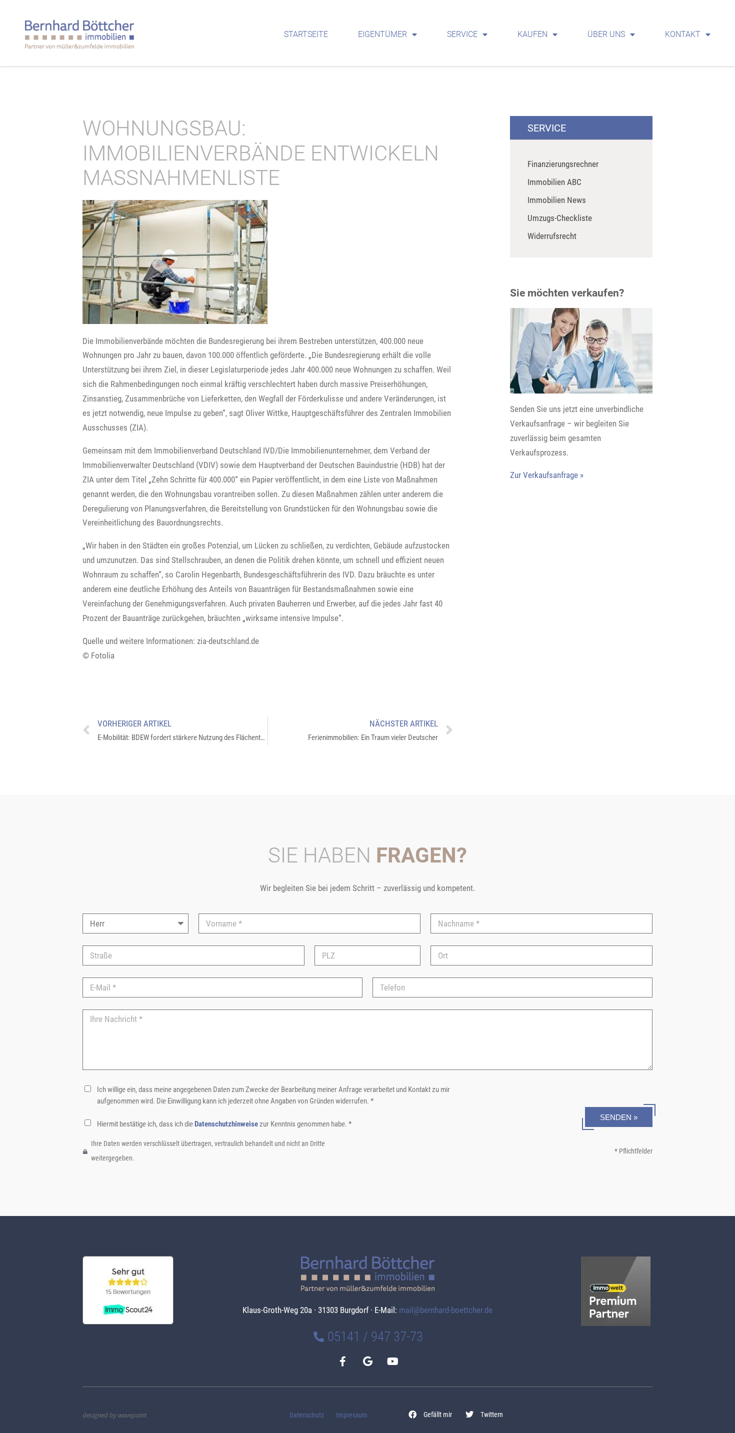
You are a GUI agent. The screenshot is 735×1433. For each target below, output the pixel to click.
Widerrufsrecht (552, 236)
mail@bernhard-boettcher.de (445, 1310)
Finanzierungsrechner (563, 164)
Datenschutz (307, 1415)
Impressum (352, 1415)
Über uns (606, 34)
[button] (430, 1414)
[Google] (367, 1361)
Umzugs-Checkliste (560, 218)
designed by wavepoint (114, 1415)
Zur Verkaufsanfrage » (547, 475)
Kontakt (682, 34)
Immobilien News (557, 200)
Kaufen (533, 34)
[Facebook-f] (343, 1361)
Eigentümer (382, 34)
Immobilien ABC (555, 182)
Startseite (306, 34)
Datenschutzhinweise (226, 1124)
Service (462, 34)
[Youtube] (393, 1361)
